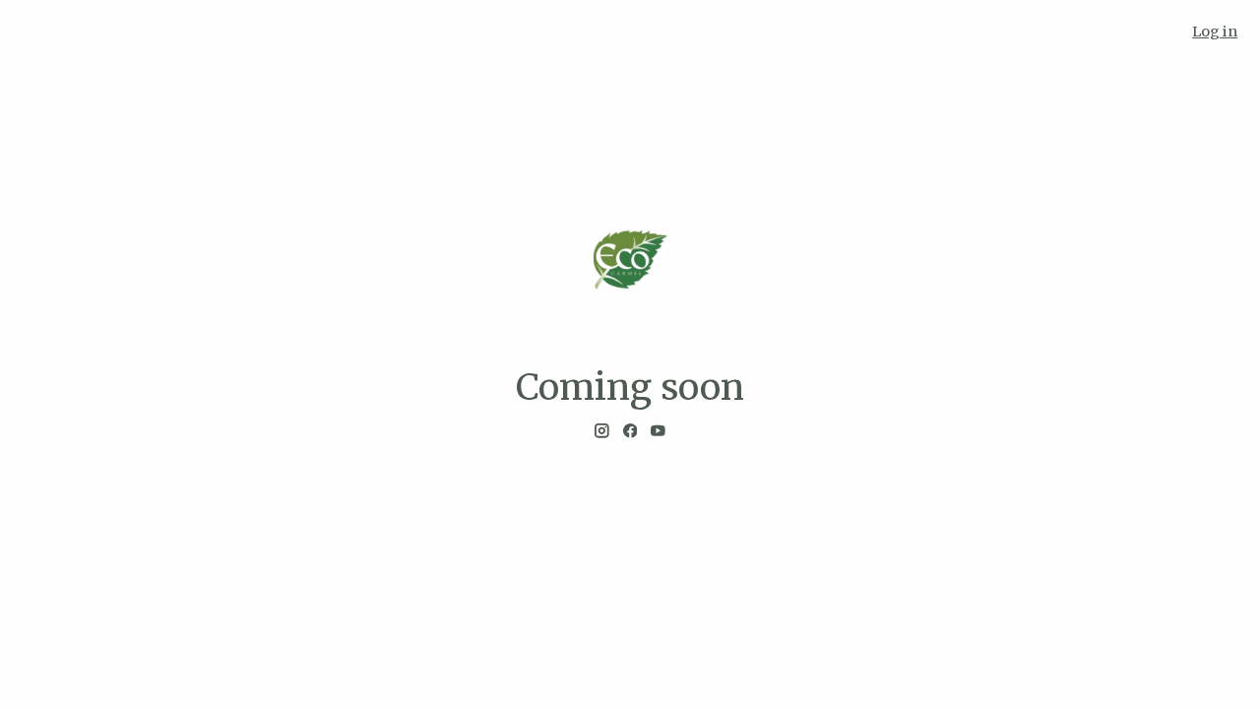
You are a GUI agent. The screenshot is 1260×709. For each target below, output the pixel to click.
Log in (1214, 31)
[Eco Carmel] (630, 259)
